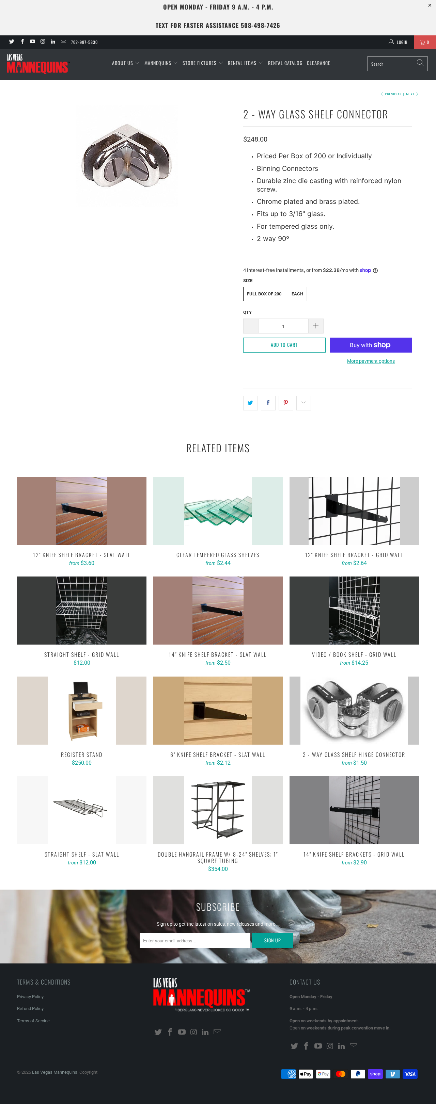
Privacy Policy (30, 996)
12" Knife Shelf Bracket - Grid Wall (354, 511)
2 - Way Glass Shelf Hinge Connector (354, 711)
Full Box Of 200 (264, 293)
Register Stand (81, 711)
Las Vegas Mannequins (54, 1072)
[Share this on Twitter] (250, 403)
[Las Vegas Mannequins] (38, 64)
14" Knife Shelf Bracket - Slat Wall (218, 611)
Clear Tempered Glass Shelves (218, 511)
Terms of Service (33, 1020)
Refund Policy (30, 1008)
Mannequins (158, 62)
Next (410, 94)
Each (297, 293)
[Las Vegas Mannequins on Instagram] (42, 42)
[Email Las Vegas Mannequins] (63, 42)
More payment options (371, 361)
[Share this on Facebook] (268, 403)
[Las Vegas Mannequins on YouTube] (32, 42)
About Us (123, 62)
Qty (247, 312)
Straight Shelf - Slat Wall (81, 810)
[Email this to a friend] (303, 403)
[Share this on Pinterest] (286, 403)
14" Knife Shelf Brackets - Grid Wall (354, 810)
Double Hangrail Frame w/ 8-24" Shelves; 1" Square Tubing (218, 810)
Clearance (318, 62)
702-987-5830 (84, 42)
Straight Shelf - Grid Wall (81, 611)
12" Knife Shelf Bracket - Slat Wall (81, 511)
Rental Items (243, 62)
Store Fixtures (200, 62)
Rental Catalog (285, 62)
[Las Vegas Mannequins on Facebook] (22, 42)
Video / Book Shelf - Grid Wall (354, 611)
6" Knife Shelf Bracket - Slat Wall (218, 711)
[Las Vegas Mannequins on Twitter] (11, 42)
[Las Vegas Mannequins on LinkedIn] (53, 42)
